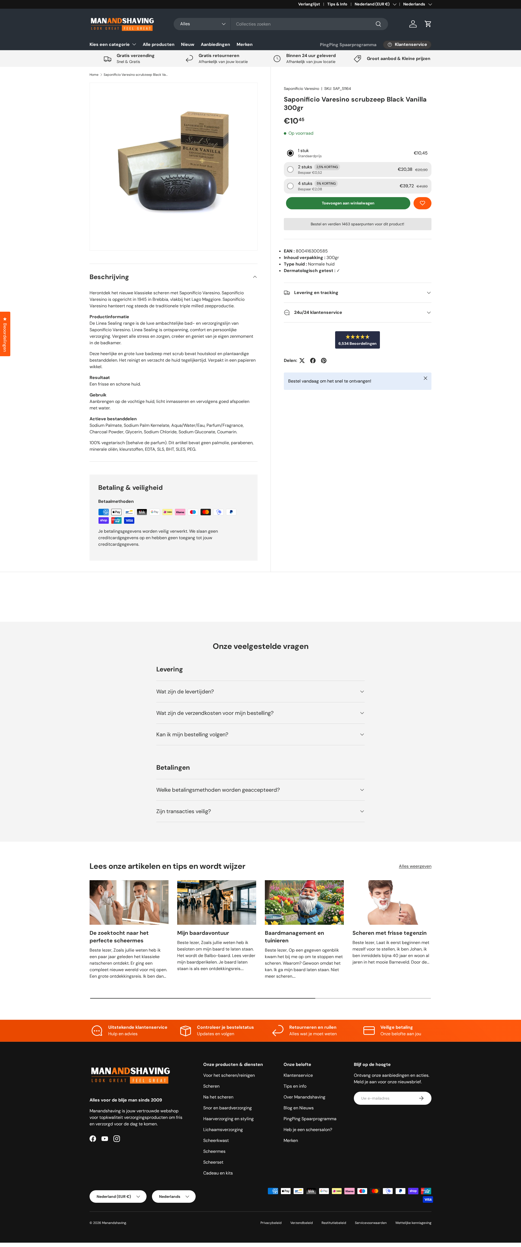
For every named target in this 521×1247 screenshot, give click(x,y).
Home (94, 74)
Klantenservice (298, 1075)
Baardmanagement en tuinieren (294, 936)
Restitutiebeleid (334, 1223)
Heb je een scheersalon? (308, 1129)
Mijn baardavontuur (203, 932)
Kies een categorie (110, 44)
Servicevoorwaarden (371, 1223)
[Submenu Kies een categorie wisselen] (134, 44)
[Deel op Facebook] (312, 360)
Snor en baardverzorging (227, 1108)
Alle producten (158, 44)
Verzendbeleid (301, 1223)
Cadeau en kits (218, 1173)
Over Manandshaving (304, 1097)
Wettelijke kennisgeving (413, 1223)
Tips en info (295, 1086)
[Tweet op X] (302, 360)
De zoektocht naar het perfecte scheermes (119, 936)
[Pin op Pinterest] (323, 360)
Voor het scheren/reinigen (229, 1075)
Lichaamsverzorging (223, 1129)
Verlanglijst (309, 4)
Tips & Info (337, 4)
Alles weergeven (415, 866)
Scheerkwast (216, 1140)
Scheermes (214, 1151)
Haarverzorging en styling (228, 1119)
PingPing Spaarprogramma (348, 45)
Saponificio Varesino (301, 88)
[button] (428, 24)
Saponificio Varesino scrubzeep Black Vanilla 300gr (136, 74)
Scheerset (213, 1162)
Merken (245, 44)
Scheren (211, 1086)
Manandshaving (114, 1223)
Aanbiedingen (215, 44)
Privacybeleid (271, 1223)
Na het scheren (218, 1097)
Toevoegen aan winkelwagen (348, 203)
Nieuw (187, 44)
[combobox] (281, 24)
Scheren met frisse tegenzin (389, 932)
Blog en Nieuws (299, 1108)
